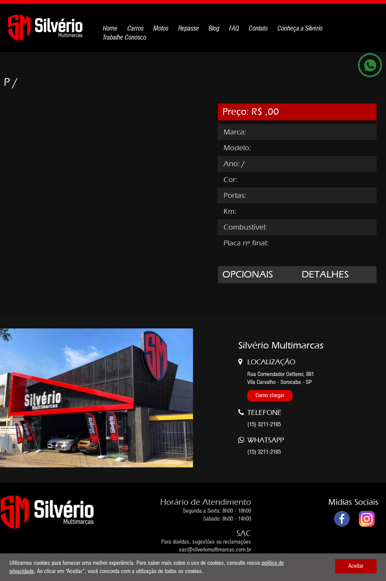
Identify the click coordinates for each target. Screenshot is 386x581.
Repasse (188, 28)
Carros (135, 28)
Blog (214, 28)
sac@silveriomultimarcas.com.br (215, 549)
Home (110, 28)
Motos (160, 28)
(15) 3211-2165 (264, 451)
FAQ (234, 28)
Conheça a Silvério (300, 28)
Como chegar (270, 395)
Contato (258, 28)
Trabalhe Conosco (124, 37)
